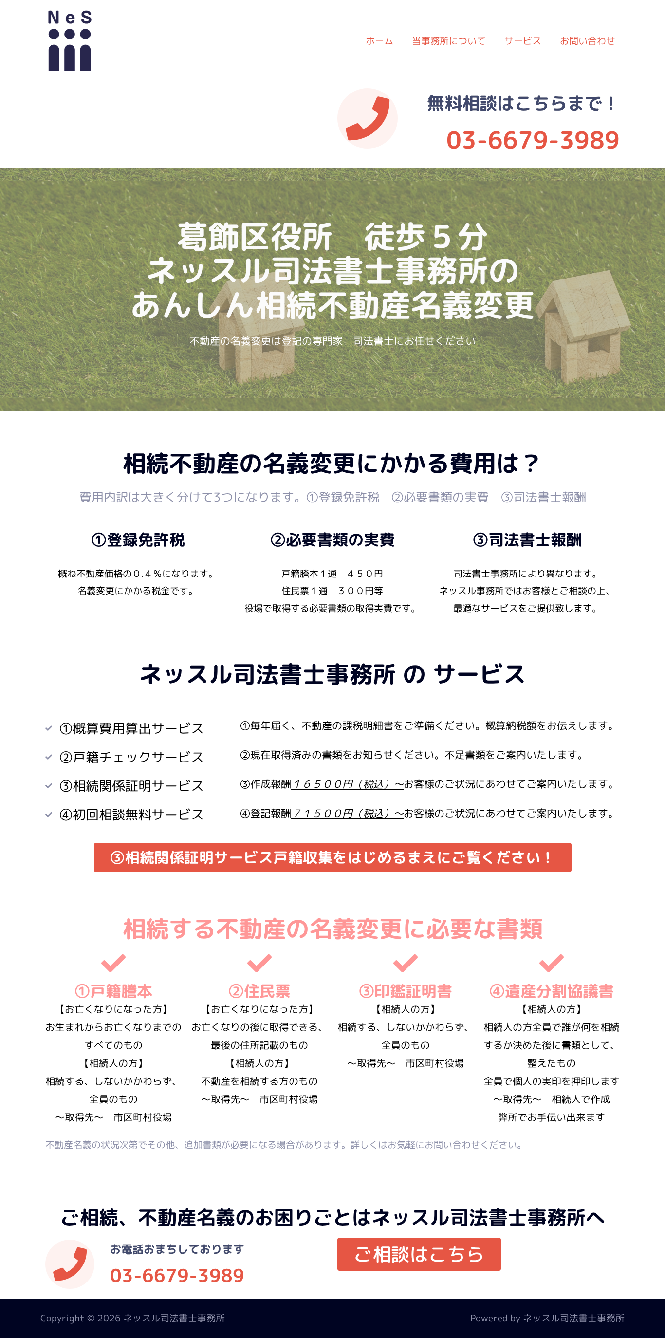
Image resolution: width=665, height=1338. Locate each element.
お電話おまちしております (177, 1249)
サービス (522, 41)
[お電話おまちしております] (69, 1264)
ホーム (379, 41)
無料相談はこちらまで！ (523, 103)
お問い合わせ (587, 41)
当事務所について (449, 41)
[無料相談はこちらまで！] (367, 118)
